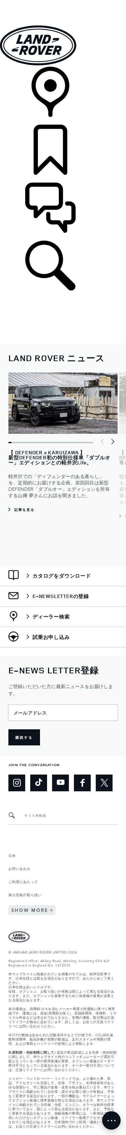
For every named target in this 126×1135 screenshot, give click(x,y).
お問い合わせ (19, 868)
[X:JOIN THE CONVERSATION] (104, 783)
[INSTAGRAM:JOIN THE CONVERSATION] (16, 783)
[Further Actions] (111, 1120)
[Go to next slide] (113, 442)
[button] (63, 3)
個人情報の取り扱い (25, 894)
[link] (63, 96)
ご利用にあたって (23, 881)
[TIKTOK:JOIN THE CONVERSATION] (38, 783)
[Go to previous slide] (102, 442)
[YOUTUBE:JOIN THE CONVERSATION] (60, 783)
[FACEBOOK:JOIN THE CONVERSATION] (82, 783)
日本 (12, 855)
